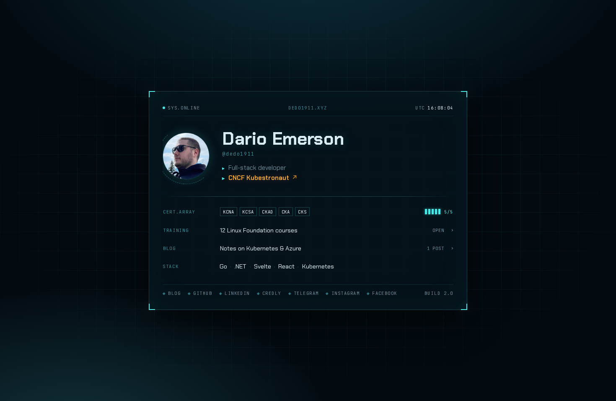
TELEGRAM (306, 293)
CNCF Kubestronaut (258, 178)
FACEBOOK (384, 293)
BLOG (174, 293)
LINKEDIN (237, 293)
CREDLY (271, 293)
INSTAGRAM (345, 293)
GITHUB (202, 293)
